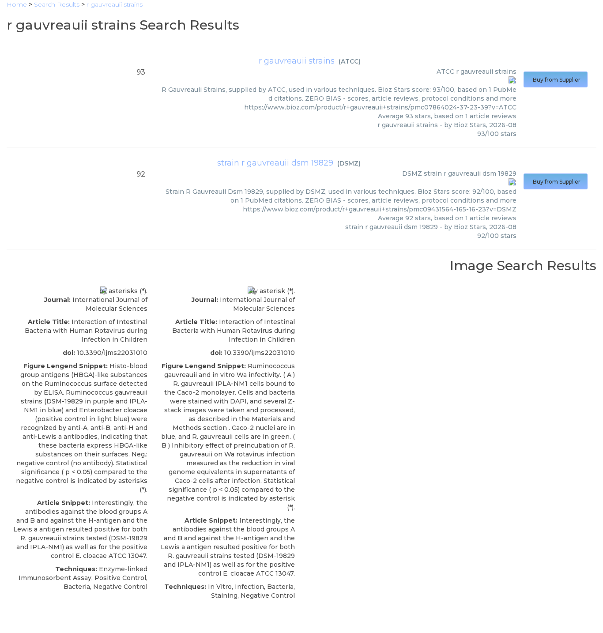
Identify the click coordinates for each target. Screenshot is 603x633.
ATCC (349, 61)
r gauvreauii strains (297, 61)
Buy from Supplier (555, 79)
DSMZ (348, 163)
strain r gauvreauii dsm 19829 (275, 163)
